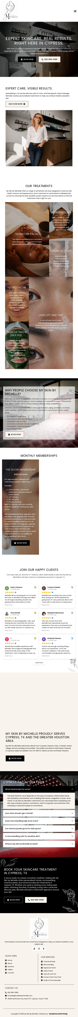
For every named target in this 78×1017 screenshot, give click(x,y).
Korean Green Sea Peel (16, 333)
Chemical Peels (61, 251)
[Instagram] (39, 949)
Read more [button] (8, 605)
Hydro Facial (17, 287)
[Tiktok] (34, 949)
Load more (39, 663)
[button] (75, 11)
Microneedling (61, 212)
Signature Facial (27, 234)
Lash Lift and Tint (51, 315)
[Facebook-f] (44, 949)
